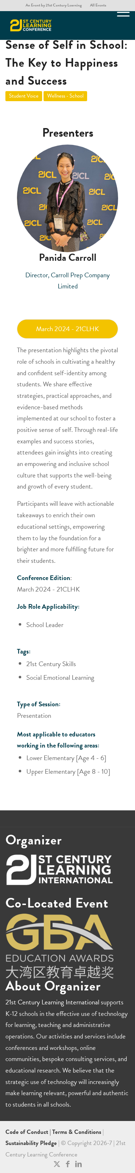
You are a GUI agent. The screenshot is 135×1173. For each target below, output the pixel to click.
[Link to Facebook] (67, 1164)
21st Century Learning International (52, 1002)
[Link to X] (56, 1164)
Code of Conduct (27, 1131)
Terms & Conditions (76, 1131)
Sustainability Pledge (31, 1143)
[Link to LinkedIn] (78, 1164)
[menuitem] (54, 5)
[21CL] (55, 25)
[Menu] (120, 25)
